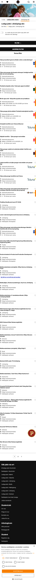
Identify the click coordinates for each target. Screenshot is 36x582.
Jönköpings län (25, 19)
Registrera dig (5, 538)
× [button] (34, 546)
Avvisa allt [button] (18, 575)
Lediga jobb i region (13, 19)
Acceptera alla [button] (18, 571)
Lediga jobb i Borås (6, 484)
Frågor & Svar (5, 512)
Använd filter (18, 49)
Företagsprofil (5, 530)
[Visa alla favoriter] (7, 2)
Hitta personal (5, 526)
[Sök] (29, 2)
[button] (18, 579)
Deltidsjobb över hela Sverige (9, 497)
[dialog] (18, 563)
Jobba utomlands (6, 500)
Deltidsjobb (4, 541)
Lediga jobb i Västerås (7, 477)
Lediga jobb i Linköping (8, 490)
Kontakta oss (5, 515)
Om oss (3, 508)
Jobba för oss (5, 518)
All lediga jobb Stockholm (8, 468)
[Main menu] (2, 2)
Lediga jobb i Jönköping (8, 481)
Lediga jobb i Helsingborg (8, 487)
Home (3, 19)
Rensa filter (18, 53)
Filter (17, 43)
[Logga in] (33, 2)
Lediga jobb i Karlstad (7, 494)
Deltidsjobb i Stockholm (8, 471)
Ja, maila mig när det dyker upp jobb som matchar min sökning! (17, 33)
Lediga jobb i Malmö (7, 474)
